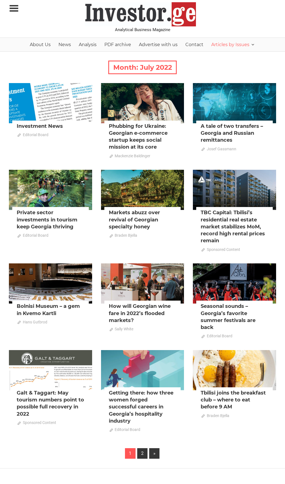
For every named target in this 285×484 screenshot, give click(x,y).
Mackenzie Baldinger (132, 156)
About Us (40, 44)
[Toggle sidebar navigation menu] (14, 8)
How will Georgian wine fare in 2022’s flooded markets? (140, 313)
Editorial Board (35, 135)
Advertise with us (158, 44)
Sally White (124, 329)
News (64, 44)
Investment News (40, 126)
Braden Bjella (126, 235)
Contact (194, 44)
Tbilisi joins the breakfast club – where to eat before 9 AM (233, 400)
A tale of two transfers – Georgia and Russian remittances (232, 133)
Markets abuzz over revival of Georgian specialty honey (134, 219)
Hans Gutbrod (35, 322)
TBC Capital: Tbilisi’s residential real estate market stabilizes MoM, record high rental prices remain (233, 226)
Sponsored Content (223, 249)
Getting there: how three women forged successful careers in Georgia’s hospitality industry (141, 407)
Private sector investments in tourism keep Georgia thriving (47, 219)
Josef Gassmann (221, 149)
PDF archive (117, 44)
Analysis (88, 44)
